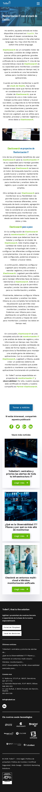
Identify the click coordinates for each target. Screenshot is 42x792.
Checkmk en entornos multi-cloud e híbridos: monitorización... (17, 660)
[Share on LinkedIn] (31, 427)
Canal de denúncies (12, 633)
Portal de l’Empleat (12, 627)
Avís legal (20, 759)
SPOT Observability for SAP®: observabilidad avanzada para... (20, 666)
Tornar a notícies (21, 407)
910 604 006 (7, 693)
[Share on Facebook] (11, 427)
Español (30, 33)
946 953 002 (7, 686)
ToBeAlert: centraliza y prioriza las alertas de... (19, 650)
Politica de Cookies (19, 762)
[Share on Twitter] (18, 427)
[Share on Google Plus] (24, 427)
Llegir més (19, 483)
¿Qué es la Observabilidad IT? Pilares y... (18, 655)
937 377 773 (7, 681)
